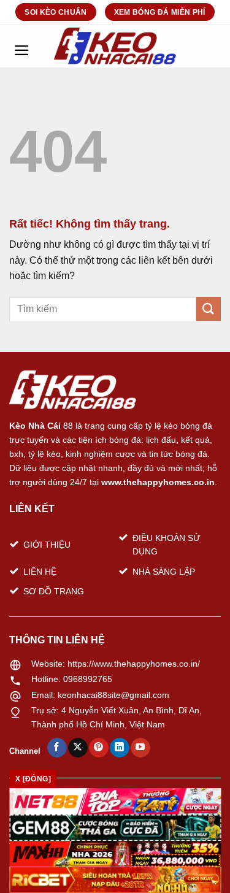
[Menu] (21, 46)
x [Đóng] (33, 779)
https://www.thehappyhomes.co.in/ (133, 664)
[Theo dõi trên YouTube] (140, 747)
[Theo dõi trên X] (77, 747)
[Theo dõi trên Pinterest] (98, 747)
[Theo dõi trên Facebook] (56, 747)
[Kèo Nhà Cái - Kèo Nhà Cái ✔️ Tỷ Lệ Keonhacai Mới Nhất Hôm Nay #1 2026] (115, 46)
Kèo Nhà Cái (35, 426)
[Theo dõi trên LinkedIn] (119, 747)
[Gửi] (208, 309)
